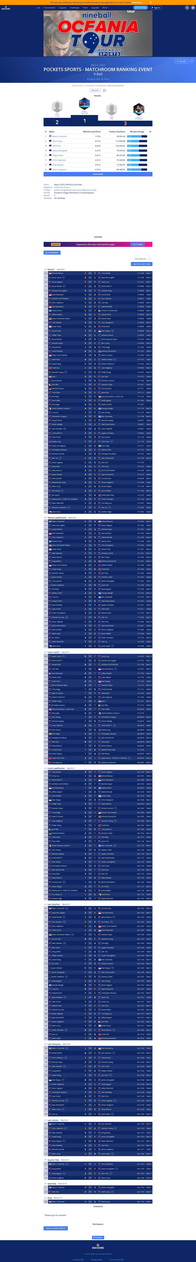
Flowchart (53, 252)
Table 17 (149, 273)
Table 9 (149, 295)
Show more (98, 174)
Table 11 (149, 282)
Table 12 (149, 310)
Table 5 (149, 433)
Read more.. (137, 2)
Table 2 (149, 335)
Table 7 (149, 307)
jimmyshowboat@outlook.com (83, 190)
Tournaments (49, 7)
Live (38, 7)
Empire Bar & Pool (98, 79)
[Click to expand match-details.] (90, 273)
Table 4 (149, 400)
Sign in (157, 7)
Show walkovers (141, 259)
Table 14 (149, 277)
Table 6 (149, 326)
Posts (85, 7)
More (104, 7)
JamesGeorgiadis (139, 118)
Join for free (140, 7)
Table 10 (149, 331)
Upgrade (95, 7)
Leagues (62, 7)
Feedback (99, 1237)
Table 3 (149, 351)
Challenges (74, 7)
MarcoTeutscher (84, 112)
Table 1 (149, 298)
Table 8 (149, 318)
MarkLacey (57, 115)
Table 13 (149, 286)
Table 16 (149, 303)
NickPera (111, 118)
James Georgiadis (61, 190)
